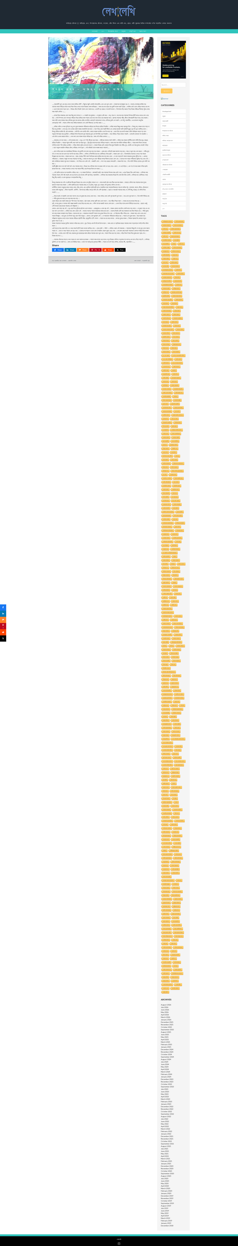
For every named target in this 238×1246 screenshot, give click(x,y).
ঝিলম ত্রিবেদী (166, 493)
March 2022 (165, 1129)
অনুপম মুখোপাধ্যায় (175, 236)
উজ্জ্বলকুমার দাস (176, 344)
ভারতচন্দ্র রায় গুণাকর (167, 694)
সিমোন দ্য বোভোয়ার (177, 891)
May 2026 (164, 1012)
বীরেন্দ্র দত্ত (165, 679)
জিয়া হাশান (165, 467)
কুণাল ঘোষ (165, 403)
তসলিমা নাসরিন (166, 519)
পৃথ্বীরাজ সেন (166, 601)
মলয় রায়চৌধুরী (166, 712)
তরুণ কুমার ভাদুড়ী (177, 515)
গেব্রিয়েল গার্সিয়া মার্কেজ (176, 430)
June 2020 (165, 1181)
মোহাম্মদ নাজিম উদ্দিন (167, 765)
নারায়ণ (174, 556)
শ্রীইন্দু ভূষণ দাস (176, 846)
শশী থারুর (165, 824)
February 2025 (166, 1044)
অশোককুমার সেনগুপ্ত (167, 269)
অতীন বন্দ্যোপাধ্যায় (179, 221)
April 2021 (165, 1156)
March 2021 (165, 1159)
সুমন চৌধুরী (175, 917)
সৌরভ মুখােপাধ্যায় (167, 947)
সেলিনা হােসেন (166, 925)
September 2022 (167, 1114)
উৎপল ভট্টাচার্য (176, 351)
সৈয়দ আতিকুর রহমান (167, 936)
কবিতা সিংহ (175, 374)
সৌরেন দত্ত (165, 951)
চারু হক (164, 444)
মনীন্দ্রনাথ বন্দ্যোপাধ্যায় (177, 709)
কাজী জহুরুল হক (179, 392)
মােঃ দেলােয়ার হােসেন (167, 742)
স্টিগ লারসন (165, 954)
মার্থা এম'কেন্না (176, 731)
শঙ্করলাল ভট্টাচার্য (177, 809)
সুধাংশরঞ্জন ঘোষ (166, 906)
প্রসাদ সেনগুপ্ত (166, 623)
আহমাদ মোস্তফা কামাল (168, 329)
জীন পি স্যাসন (174, 467)
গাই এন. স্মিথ (174, 418)
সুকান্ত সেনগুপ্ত (178, 899)
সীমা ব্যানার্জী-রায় (175, 895)
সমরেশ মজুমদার (175, 865)
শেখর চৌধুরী (177, 843)
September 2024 (167, 1057)
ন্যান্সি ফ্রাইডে (166, 582)
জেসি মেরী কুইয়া (166, 482)
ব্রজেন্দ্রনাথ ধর (175, 686)
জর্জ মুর (177, 456)
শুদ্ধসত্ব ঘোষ (166, 839)
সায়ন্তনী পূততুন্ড (166, 884)
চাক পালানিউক (175, 441)
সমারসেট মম (165, 869)
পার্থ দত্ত (175, 590)
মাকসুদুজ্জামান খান (166, 724)
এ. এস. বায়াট (166, 355)
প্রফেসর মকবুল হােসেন (168, 612)
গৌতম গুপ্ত (165, 433)
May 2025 (164, 1037)
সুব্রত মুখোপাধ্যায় (175, 913)
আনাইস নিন (178, 284)
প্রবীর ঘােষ (165, 619)
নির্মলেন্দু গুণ (165, 567)
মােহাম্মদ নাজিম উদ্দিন (167, 750)
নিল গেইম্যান (176, 571)
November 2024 (167, 1052)
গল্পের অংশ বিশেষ (166, 155)
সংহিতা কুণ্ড (178, 854)
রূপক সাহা (165, 794)
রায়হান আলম (165, 787)
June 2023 (165, 1092)
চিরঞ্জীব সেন (174, 448)
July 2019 (164, 1208)
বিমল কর (173, 664)
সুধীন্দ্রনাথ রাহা (176, 906)
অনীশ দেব (165, 236)
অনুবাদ (124, 31)
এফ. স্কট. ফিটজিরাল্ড (167, 359)
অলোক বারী (165, 266)
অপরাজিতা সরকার (166, 240)
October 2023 (166, 1084)
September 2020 (167, 1173)
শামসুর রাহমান (177, 828)
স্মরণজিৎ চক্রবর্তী (166, 962)
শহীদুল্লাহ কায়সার (167, 828)
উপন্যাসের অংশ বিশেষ (59, 94)
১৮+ (103, 31)
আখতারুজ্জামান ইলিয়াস (167, 284)
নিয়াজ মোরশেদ (166, 575)
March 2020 (165, 1188)
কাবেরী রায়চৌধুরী (166, 396)
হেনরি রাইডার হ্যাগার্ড (167, 984)
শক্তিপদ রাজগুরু (166, 809)
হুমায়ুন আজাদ (165, 980)
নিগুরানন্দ (173, 564)
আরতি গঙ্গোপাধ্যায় (166, 310)
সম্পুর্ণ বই (164, 203)
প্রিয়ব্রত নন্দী (175, 631)
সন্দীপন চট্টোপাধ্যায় (175, 861)
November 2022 (167, 1109)
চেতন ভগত (165, 452)
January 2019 (166, 1223)
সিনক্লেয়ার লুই (166, 891)
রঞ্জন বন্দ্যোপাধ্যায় (179, 765)
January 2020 (166, 1193)
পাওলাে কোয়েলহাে (166, 586)
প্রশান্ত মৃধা (174, 619)
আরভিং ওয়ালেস (166, 314)
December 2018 (167, 1226)
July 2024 (164, 1062)
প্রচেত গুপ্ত (175, 601)
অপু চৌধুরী (176, 240)
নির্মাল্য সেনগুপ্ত (166, 571)
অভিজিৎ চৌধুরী (166, 247)
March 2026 (165, 1017)
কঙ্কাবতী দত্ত (166, 374)
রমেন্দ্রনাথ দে (165, 776)
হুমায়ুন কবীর (165, 977)
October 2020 (166, 1171)
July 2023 (164, 1089)
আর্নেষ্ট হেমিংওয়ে (166, 318)
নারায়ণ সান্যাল (176, 560)
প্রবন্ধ (163, 179)
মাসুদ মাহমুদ (165, 735)
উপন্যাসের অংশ (113, 31)
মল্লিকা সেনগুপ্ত (176, 712)
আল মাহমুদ (165, 322)
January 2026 (166, 1020)
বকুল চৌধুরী (165, 642)
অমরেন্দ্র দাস (165, 251)
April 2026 (165, 1015)
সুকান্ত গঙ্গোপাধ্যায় (167, 899)
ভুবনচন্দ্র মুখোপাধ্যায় (167, 698)
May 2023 (164, 1094)
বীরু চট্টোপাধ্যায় (177, 675)
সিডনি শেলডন (175, 887)
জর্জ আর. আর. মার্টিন (167, 456)
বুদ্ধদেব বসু (165, 683)
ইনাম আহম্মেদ (176, 333)
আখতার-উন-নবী (178, 281)
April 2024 (165, 1069)
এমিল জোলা (178, 359)
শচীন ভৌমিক (165, 817)
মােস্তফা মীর (178, 746)
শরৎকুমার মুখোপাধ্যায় (167, 820)
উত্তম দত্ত (174, 348)
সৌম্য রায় (165, 943)
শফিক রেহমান (175, 817)
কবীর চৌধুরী (165, 377)
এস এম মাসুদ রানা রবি (177, 363)
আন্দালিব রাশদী (166, 296)
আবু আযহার (165, 303)
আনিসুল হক (165, 292)
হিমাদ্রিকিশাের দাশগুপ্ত (177, 973)
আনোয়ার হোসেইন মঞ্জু (176, 292)
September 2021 (167, 1144)
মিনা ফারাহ (178, 750)
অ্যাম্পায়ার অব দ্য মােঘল (168, 273)
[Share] (3, 607)
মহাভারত (165, 716)
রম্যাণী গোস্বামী (175, 776)
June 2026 (165, 1010)
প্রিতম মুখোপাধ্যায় (179, 627)
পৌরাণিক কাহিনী (166, 174)
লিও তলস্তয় (173, 794)
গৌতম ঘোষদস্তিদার (176, 433)
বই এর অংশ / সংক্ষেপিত (167, 189)
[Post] (3, 638)
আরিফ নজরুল (176, 314)
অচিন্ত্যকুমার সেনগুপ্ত (167, 221)
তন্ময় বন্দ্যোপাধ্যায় (166, 515)
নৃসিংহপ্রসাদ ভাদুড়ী (179, 578)
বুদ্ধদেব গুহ (174, 679)
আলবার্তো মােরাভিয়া (177, 318)
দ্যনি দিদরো (174, 545)
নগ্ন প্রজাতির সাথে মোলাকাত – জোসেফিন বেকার (64, 260)
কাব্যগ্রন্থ (164, 145)
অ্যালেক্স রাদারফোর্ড (167, 277)
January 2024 (166, 1077)
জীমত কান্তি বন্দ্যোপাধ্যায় (177, 470)
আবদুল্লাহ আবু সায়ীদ (167, 299)
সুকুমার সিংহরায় (166, 902)
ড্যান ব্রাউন (175, 508)
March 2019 (165, 1218)
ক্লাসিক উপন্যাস (166, 150)
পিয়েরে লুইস (178, 593)
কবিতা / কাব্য (165, 135)
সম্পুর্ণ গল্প (132, 31)
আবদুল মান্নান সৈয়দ (177, 296)
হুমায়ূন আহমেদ (175, 977)
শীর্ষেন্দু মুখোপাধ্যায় (177, 835)
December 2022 (167, 1106)
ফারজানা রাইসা (178, 634)
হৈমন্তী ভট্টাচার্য (175, 988)
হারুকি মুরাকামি (178, 969)
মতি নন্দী (182, 705)
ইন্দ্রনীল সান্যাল (166, 336)
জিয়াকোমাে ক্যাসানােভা (178, 463)
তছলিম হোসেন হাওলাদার (168, 511)
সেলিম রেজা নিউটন (176, 925)
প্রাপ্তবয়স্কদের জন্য (167, 627)
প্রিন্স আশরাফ (166, 631)
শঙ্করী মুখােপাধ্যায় (167, 813)
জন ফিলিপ (174, 452)
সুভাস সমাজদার (166, 917)
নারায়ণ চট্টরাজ (166, 560)
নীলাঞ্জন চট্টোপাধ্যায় (167, 578)
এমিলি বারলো (166, 363)
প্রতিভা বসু (165, 605)
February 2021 (166, 1161)
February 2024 (166, 1074)
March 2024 (165, 1072)
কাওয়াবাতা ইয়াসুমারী (178, 389)
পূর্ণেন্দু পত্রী (173, 597)
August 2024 (166, 1059)
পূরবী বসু (165, 597)
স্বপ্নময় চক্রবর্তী (175, 954)
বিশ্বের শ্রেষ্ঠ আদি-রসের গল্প (169, 672)
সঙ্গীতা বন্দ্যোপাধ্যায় (167, 858)
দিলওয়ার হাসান (180, 530)
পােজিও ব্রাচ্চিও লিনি (167, 593)
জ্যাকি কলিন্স (165, 489)
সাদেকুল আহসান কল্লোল (168, 880)
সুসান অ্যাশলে (166, 921)
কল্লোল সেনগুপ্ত (166, 389)
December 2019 (167, 1196)
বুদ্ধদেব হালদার (175, 683)
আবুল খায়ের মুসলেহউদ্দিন (168, 307)
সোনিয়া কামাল (166, 940)
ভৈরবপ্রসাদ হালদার (179, 698)
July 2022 (164, 1119)
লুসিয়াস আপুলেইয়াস (167, 802)
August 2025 (166, 1032)
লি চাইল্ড (175, 798)
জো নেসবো (176, 482)
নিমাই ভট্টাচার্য (181, 564)
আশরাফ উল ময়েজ (167, 325)
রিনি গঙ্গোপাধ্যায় (175, 791)
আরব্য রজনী (165, 121)
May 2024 (164, 1067)
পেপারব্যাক (164, 169)
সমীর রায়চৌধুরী (175, 869)
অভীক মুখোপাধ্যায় (177, 247)
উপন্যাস (164, 126)
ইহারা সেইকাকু (166, 344)
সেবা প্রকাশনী (175, 921)
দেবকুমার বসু (165, 534)
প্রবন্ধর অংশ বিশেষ (167, 184)
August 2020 (166, 1176)
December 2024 (167, 1049)
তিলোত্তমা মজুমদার (167, 526)
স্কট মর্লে (174, 951)
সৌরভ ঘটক (173, 943)
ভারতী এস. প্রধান (179, 694)
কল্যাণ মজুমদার (175, 385)
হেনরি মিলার (175, 980)
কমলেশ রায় (174, 381)
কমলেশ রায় (165, 381)
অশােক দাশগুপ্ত (175, 266)
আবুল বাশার (179, 307)
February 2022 (166, 1131)
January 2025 (166, 1047)
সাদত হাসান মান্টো (166, 876)
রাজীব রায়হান (165, 783)
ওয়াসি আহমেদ (176, 366)
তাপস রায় (175, 519)
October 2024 (166, 1054)
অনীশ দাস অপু (177, 232)
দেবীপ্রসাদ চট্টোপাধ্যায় (167, 541)
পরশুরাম (174, 582)
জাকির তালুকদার (166, 463)
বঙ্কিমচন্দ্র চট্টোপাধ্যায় (176, 642)
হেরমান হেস (165, 988)
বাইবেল (164, 645)
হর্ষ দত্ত (175, 966)
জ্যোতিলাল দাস (175, 489)
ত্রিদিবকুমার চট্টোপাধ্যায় (168, 530)
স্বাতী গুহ (174, 958)
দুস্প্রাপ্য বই (165, 160)
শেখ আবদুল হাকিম (167, 843)
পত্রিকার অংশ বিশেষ (167, 165)
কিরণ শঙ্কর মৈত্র (167, 400)
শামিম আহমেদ (166, 832)
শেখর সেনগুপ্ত (166, 846)
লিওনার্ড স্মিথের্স (166, 798)
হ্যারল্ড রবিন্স (165, 992)
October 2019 (166, 1201)
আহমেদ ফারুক (180, 329)
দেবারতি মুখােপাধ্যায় (177, 538)
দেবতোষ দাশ (174, 534)
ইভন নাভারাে (175, 336)
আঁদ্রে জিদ (177, 277)
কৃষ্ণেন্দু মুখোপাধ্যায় (167, 411)
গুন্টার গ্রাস (174, 426)
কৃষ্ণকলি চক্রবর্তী (175, 403)
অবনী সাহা (181, 243)
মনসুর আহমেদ (166, 709)
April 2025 (165, 1039)
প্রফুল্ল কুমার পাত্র (167, 608)
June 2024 (165, 1064)
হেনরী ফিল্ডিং (178, 984)
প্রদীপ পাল (174, 605)
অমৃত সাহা (175, 255)
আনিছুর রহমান (176, 288)
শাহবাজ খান (175, 832)
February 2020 (166, 1191)
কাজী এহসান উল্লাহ (167, 392)
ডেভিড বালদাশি (166, 508)
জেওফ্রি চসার (173, 474)
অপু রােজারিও (166, 243)
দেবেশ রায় (178, 541)
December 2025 (167, 1022)
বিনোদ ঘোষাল (165, 657)
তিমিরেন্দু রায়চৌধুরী (180, 523)
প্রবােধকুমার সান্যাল (167, 616)
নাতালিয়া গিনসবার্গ (175, 549)
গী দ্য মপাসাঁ (165, 426)
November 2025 (167, 1025)
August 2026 (166, 1005)
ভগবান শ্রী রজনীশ (167, 690)
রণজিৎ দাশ (165, 768)
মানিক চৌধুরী (177, 724)
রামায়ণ (174, 783)
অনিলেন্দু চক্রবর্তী (166, 232)
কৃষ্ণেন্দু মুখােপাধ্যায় (178, 407)
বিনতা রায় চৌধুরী (174, 653)
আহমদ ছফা (177, 325)
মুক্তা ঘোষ (175, 753)
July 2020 (164, 1178)
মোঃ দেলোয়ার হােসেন (180, 761)
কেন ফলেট (177, 411)
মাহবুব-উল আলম (175, 735)
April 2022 (165, 1126)
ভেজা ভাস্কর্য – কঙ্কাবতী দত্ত (142, 260)
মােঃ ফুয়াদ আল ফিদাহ (167, 746)
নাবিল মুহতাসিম (166, 556)
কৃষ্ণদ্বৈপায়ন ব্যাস (167, 407)
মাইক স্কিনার (175, 720)
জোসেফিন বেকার (166, 485)
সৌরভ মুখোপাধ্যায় (178, 947)
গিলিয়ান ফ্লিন (177, 422)
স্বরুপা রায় (165, 958)
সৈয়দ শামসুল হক (179, 936)
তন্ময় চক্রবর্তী (179, 511)
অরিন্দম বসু (175, 258)
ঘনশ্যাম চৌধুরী (176, 437)
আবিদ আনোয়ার (179, 299)
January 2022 (166, 1134)
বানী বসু (171, 645)
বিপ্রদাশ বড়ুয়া (175, 657)
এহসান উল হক (166, 366)
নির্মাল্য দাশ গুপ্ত (175, 567)
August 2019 (166, 1206)
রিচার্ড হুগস (165, 791)
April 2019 (165, 1216)
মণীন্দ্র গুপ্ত (165, 705)
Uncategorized (166, 111)
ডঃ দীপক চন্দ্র (166, 500)
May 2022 (164, 1124)
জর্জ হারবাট (165, 459)
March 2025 (165, 1042)
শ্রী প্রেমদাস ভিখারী (167, 854)
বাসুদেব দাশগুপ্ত (166, 649)
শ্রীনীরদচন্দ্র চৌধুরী (174, 850)
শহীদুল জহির (174, 824)
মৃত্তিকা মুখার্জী (177, 757)
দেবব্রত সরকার (166, 538)
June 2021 (165, 1151)
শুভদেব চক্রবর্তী (176, 839)
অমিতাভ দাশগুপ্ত (175, 251)
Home (95, 31)
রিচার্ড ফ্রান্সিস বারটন (177, 787)
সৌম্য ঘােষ (175, 940)
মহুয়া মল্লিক (165, 720)
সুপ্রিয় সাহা (176, 910)
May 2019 (164, 1213)
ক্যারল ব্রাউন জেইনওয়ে (177, 415)
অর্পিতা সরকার (174, 262)
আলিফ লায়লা (174, 322)
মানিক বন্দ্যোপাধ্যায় (167, 727)
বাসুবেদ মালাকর (177, 649)
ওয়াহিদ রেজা (165, 370)
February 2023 (166, 1101)
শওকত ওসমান (175, 806)
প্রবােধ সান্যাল (178, 616)
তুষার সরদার (177, 526)
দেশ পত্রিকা (165, 545)
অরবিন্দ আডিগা (166, 258)
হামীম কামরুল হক (167, 969)
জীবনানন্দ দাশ (165, 470)
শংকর (176, 802)
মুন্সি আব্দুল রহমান (166, 757)
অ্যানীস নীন (178, 269)
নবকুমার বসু (165, 549)
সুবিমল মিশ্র (165, 913)
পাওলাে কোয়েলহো (178, 586)
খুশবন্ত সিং (165, 418)
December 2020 (167, 1166)
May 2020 (164, 1183)
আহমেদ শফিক (166, 333)
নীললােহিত (175, 575)
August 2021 (166, 1146)
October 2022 (166, 1111)
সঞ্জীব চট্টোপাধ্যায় (178, 858)
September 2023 (167, 1087)
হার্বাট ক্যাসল (165, 973)
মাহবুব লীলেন (165, 739)
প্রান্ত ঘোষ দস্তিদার (178, 623)
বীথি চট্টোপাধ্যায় (166, 675)
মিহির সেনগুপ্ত (166, 753)
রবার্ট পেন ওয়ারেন (175, 768)
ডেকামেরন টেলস (166, 504)
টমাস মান (175, 493)
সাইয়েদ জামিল (175, 873)
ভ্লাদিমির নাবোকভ (167, 701)
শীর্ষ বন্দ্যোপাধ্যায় (166, 835)
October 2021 (166, 1141)
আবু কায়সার (174, 303)
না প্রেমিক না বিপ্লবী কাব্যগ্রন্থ (169, 552)
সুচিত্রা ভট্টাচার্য (176, 902)
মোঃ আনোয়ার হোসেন (167, 761)
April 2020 (165, 1186)
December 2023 (167, 1079)
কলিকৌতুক (165, 385)
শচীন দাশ (176, 813)
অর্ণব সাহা (165, 262)
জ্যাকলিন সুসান (177, 485)
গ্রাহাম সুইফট (166, 437)
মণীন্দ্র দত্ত (174, 705)
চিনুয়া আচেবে (165, 448)
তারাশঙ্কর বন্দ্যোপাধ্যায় (167, 523)
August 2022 (166, 1116)
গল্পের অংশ (142, 31)
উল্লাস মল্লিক (166, 351)
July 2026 (164, 1007)
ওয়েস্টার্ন (174, 370)
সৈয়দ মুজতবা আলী (166, 932)
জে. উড (164, 474)
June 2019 (165, 1211)
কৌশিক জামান (166, 415)
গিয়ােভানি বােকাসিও (167, 422)
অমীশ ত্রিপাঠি (166, 255)
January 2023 (166, 1104)
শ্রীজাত (164, 850)
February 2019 (166, 1221)
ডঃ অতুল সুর (174, 497)
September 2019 (167, 1203)
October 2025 (166, 1027)
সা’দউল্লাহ (175, 884)
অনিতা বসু (165, 229)
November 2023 (167, 1082)
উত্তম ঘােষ (165, 348)
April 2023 (165, 1096)
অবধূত (174, 243)
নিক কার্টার (165, 564)
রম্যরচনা (164, 194)
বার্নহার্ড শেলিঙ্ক (180, 645)
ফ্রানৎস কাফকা (176, 638)
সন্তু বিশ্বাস (165, 861)
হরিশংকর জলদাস (166, 966)
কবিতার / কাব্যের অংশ (167, 140)
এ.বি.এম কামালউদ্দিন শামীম (178, 355)
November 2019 (167, 1198)
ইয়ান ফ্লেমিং (175, 340)
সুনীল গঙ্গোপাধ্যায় (166, 910)
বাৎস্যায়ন (165, 653)
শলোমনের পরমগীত (179, 820)
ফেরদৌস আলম (166, 638)
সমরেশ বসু (165, 865)
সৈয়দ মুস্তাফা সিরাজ (179, 932)
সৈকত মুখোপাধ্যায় (166, 928)
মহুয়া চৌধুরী (173, 716)
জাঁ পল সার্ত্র (174, 459)
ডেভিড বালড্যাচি (177, 504)
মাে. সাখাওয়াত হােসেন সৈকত (178, 739)
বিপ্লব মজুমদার (176, 660)
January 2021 (166, 1163)
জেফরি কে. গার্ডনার (167, 478)
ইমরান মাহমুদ (166, 340)
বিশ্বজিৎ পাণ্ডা (166, 668)
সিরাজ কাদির (165, 895)
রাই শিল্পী (165, 779)
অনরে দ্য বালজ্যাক (178, 225)
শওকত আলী (165, 806)
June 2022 (165, 1121)
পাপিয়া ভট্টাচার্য (166, 590)
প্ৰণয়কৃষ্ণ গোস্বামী (167, 634)
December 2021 (167, 1136)
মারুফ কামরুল (166, 731)
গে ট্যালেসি (165, 430)
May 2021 (164, 1154)
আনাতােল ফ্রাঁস (166, 288)
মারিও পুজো (177, 727)
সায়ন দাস (179, 880)
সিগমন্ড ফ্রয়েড (166, 887)
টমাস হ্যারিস (165, 497)
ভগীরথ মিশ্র (177, 690)
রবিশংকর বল (165, 772)
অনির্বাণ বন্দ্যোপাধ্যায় (175, 229)
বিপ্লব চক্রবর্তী (166, 660)
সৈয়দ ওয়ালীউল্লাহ (178, 928)
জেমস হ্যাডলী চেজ (178, 478)
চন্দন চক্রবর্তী (165, 441)
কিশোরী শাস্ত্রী (177, 400)
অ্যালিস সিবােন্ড (180, 273)
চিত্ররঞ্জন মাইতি (174, 444)
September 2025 (167, 1029)
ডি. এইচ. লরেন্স (176, 500)
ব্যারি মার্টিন (165, 686)
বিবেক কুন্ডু (165, 664)
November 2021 (167, 1139)
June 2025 (165, 1034)
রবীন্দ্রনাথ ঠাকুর (175, 772)
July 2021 (164, 1149)
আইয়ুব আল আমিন (167, 281)
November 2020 (167, 1168)
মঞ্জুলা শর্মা (177, 701)
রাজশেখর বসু (173, 779)
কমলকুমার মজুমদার (176, 377)
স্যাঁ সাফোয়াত (177, 962)
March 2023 (165, 1099)
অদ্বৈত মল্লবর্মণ (166, 225)
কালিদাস (175, 396)
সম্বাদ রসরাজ (166, 873)
